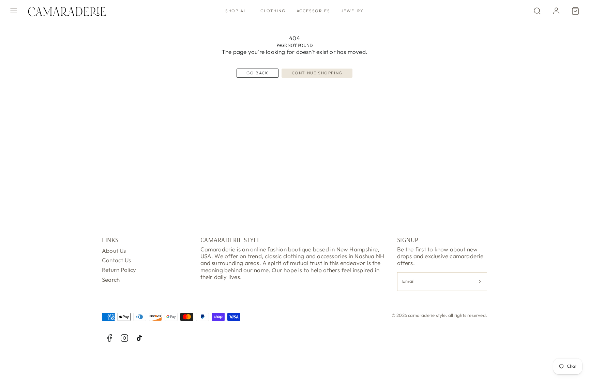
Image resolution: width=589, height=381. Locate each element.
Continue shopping (317, 72)
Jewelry (352, 10)
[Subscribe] (479, 281)
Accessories (313, 10)
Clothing (272, 10)
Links (110, 240)
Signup (407, 240)
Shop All (237, 10)
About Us (114, 250)
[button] (13, 11)
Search (111, 279)
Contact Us (116, 260)
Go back (257, 72)
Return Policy (119, 269)
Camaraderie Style (230, 240)
